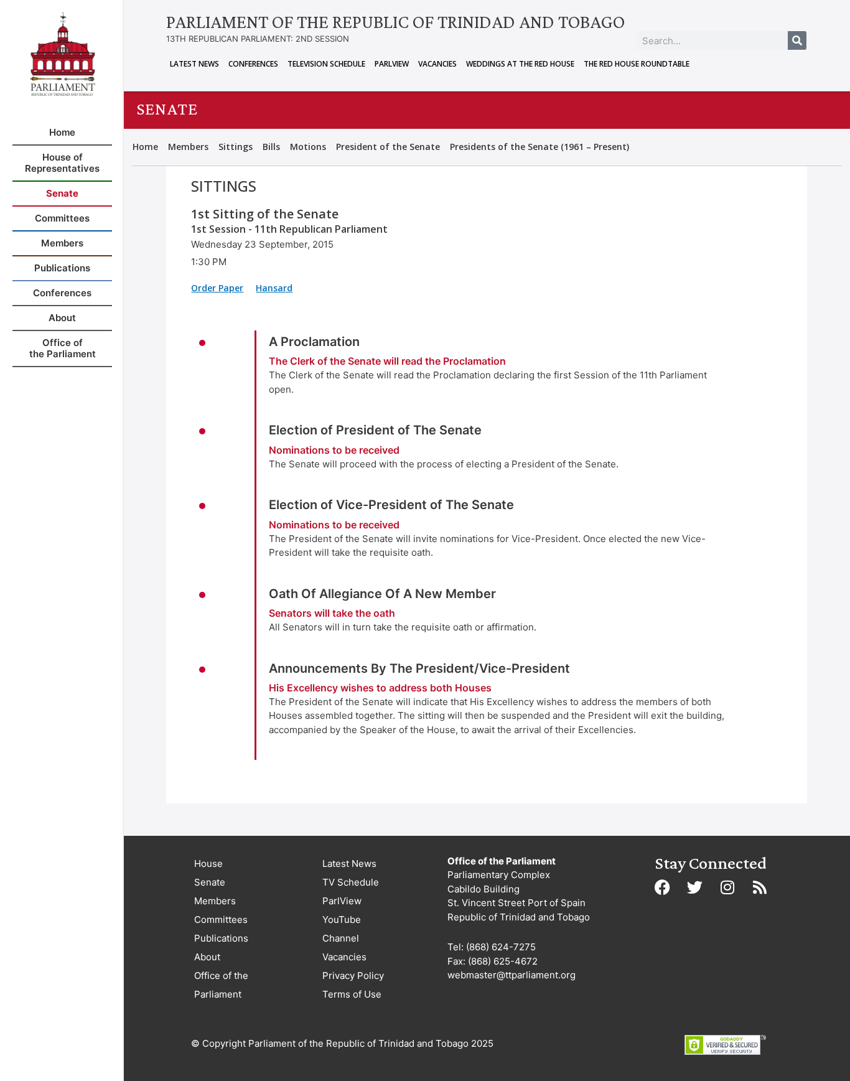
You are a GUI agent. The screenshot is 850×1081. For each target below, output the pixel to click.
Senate (209, 882)
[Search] (797, 40)
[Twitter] (695, 887)
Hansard (274, 288)
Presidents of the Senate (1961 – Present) (539, 146)
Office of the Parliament (221, 985)
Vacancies (437, 63)
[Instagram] (727, 887)
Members (188, 146)
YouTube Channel (341, 929)
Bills (271, 146)
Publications (221, 938)
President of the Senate (388, 146)
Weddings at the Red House (520, 63)
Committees (221, 919)
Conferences (253, 63)
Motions (308, 146)
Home (145, 146)
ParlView (392, 63)
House (208, 863)
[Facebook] (662, 887)
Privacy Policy (353, 975)
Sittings (235, 146)
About (207, 957)
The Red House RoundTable (636, 63)
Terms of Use (351, 994)
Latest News (194, 63)
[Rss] (759, 887)
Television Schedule (326, 63)
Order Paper (217, 288)
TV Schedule (350, 882)
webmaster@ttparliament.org (511, 975)
